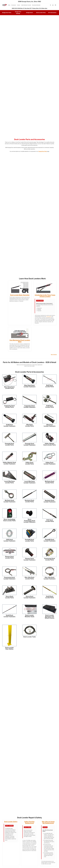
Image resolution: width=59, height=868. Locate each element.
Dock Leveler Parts (41, 12)
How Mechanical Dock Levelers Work (20, 340)
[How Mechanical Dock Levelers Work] (20, 333)
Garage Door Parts (6, 12)
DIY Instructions (52, 12)
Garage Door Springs (18, 12)
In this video (48, 316)
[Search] (50, 5)
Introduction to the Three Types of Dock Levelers (45, 295)
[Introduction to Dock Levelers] (20, 287)
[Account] (53, 5)
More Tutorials (54, 354)
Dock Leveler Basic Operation (19, 295)
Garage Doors (29, 12)
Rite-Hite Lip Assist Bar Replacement (48, 822)
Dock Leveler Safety (10, 821)
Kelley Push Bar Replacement (29, 822)
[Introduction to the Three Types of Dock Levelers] (45, 287)
